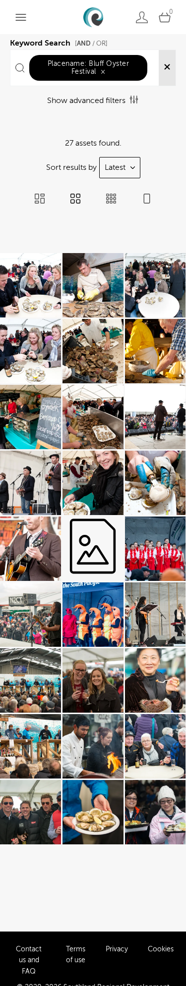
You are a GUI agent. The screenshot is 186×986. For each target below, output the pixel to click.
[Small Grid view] (111, 199)
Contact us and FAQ (29, 960)
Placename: (88, 67)
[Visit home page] (93, 17)
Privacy (117, 949)
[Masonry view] (40, 199)
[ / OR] (91, 43)
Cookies (161, 949)
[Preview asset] (30, 285)
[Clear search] (167, 68)
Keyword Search (59, 42)
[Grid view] (75, 199)
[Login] (141, 17)
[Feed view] (147, 199)
